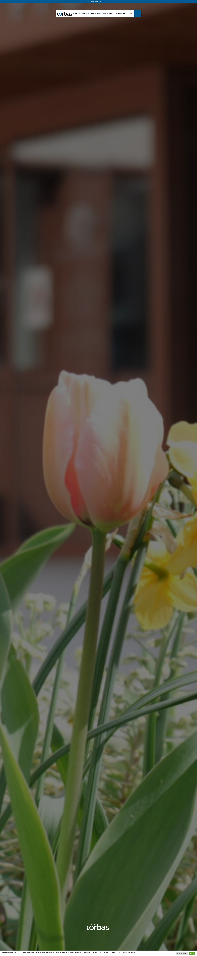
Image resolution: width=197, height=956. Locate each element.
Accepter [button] (192, 953)
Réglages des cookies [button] (182, 953)
